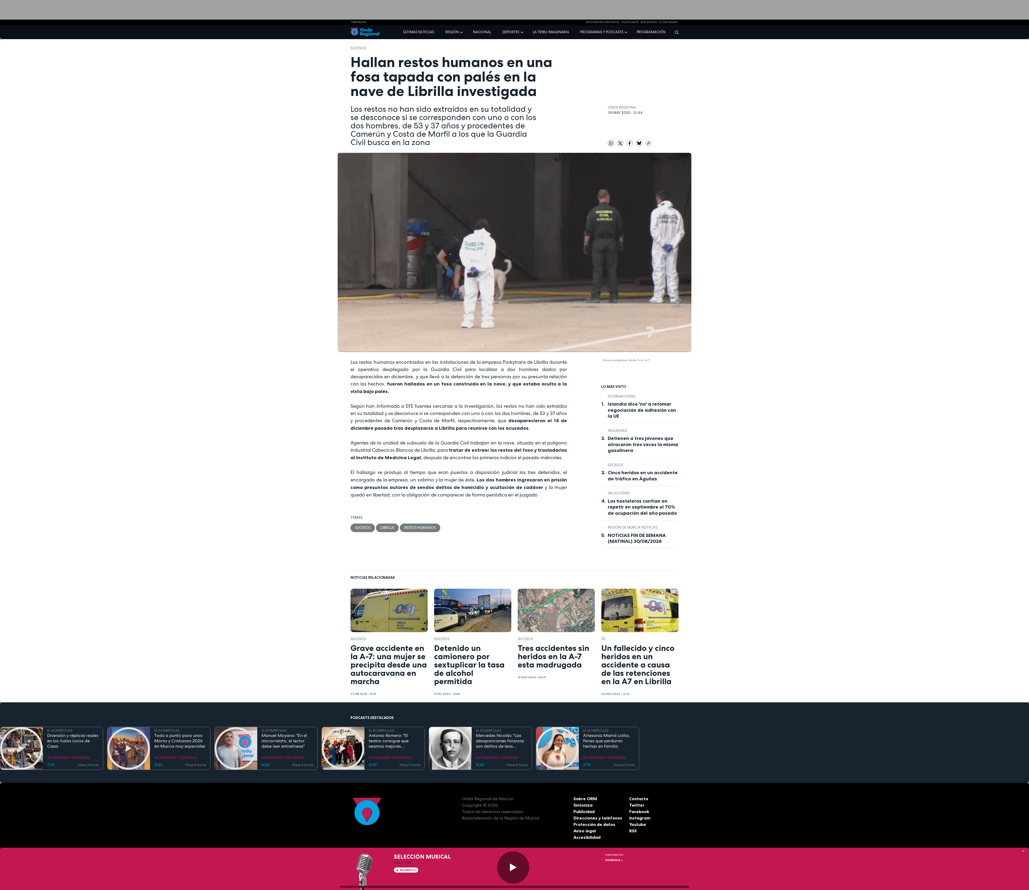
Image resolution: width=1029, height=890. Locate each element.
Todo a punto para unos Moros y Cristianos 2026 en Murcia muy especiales (179, 741)
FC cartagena (668, 22)
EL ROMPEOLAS (59, 730)
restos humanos (420, 527)
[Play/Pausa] (513, 867)
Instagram (639, 818)
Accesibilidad (587, 837)
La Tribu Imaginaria (551, 32)
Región (452, 32)
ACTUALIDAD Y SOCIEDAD (68, 757)
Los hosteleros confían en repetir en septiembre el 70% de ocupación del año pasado (642, 507)
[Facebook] (630, 142)
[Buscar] (674, 32)
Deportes (510, 32)
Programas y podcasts (601, 32)
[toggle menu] (462, 32)
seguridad (617, 430)
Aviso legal (584, 830)
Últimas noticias (418, 32)
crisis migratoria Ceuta (602, 22)
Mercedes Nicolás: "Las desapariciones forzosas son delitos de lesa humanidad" (500, 741)
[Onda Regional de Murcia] (365, 32)
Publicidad (584, 811)
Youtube (637, 824)
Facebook (639, 811)
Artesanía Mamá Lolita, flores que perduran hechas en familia (606, 741)
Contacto (638, 798)
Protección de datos (594, 824)
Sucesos (358, 48)
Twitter (636, 805)
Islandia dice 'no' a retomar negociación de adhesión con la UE (642, 410)
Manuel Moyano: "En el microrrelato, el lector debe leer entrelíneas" (284, 741)
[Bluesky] (639, 142)
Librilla (387, 527)
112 (603, 639)
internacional (622, 396)
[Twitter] (620, 142)
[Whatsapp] (611, 143)
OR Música (613, 860)
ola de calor (630, 22)
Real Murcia (649, 22)
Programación (651, 32)
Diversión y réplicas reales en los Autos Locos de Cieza (72, 741)
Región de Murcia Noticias (633, 527)
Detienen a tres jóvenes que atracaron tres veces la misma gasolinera (643, 444)
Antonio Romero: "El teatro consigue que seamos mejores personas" (389, 741)
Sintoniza (582, 805)
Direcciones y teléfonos (597, 818)
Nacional (482, 32)
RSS (633, 830)
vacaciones (619, 493)
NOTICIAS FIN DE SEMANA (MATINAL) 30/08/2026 (637, 538)
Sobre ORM (585, 798)
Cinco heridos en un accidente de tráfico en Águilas (643, 476)
